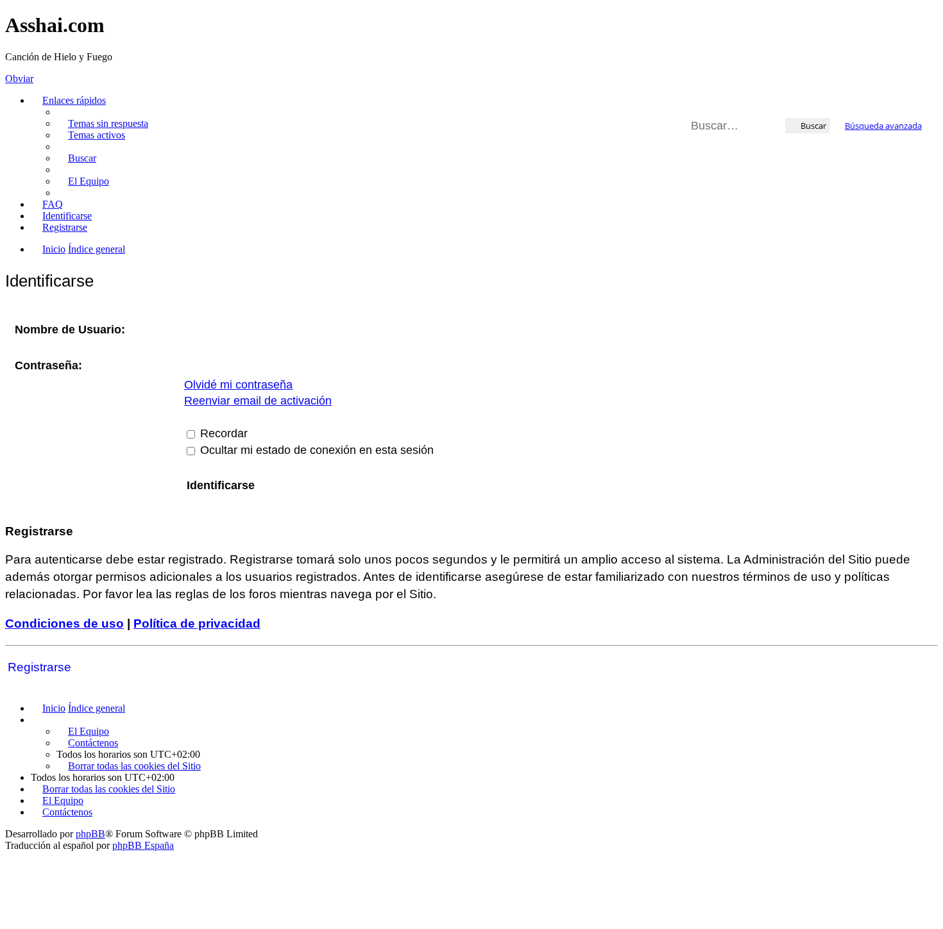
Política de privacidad (196, 623)
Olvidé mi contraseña (238, 384)
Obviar (19, 78)
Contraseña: (48, 365)
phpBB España (143, 845)
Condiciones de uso (64, 623)
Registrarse (39, 667)
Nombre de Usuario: (70, 329)
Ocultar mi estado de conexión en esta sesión (315, 450)
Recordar (222, 433)
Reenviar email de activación (258, 400)
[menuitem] (102, 123)
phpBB (90, 833)
